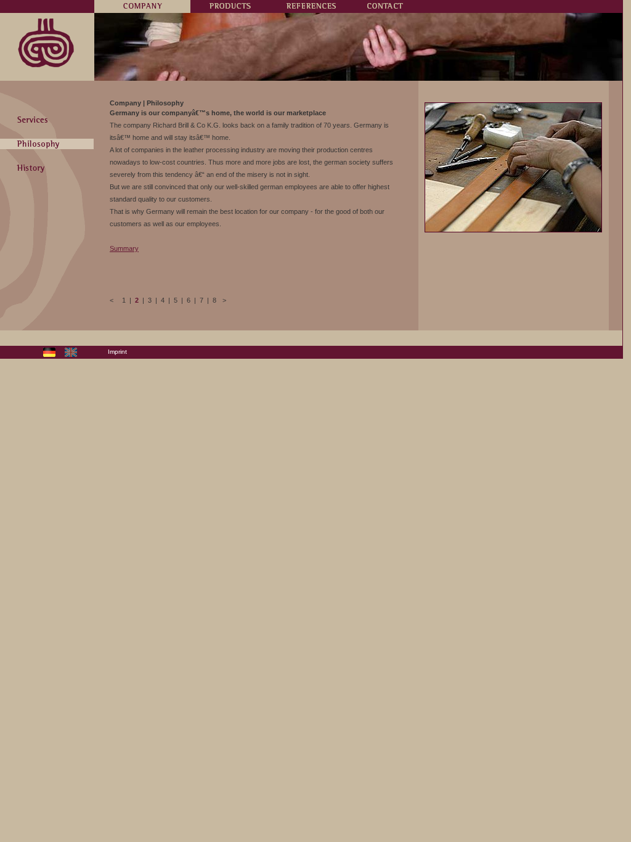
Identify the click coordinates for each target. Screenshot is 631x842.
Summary (124, 248)
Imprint (117, 351)
